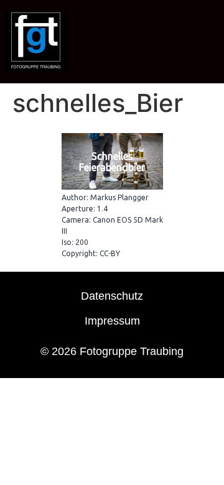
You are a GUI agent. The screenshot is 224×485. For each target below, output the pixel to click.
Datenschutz (112, 296)
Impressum (112, 321)
